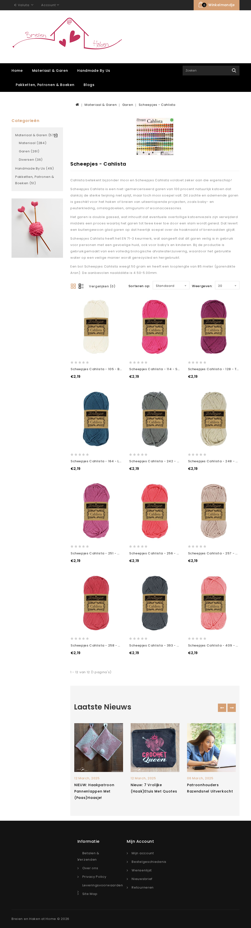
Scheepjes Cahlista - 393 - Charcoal (161, 645)
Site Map (90, 893)
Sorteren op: (139, 286)
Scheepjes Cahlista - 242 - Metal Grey (162, 461)
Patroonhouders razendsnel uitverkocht (210, 788)
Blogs (89, 84)
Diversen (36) (31, 159)
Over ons (90, 868)
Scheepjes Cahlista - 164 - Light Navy (103, 461)
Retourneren (143, 887)
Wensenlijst (142, 870)
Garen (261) (29, 151)
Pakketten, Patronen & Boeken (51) (34, 179)
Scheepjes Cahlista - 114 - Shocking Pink (164, 369)
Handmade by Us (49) (34, 168)
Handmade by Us (93, 70)
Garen (127, 104)
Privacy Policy (94, 876)
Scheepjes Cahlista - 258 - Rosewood (103, 645)
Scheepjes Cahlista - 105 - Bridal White (104, 369)
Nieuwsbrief (142, 879)
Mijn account (143, 853)
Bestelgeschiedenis (149, 861)
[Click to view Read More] (105, 746)
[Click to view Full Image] (92, 746)
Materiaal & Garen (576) (36, 135)
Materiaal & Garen (50, 70)
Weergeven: (202, 286)
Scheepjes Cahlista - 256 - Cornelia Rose (165, 553)
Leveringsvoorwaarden (102, 885)
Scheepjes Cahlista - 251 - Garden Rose (105, 553)
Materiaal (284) (33, 143)
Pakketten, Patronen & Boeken (45, 84)
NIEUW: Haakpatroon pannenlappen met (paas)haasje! (94, 791)
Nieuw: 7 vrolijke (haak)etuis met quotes (154, 788)
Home (17, 70)
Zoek (233, 70)
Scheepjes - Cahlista (157, 104)
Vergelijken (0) (102, 286)
